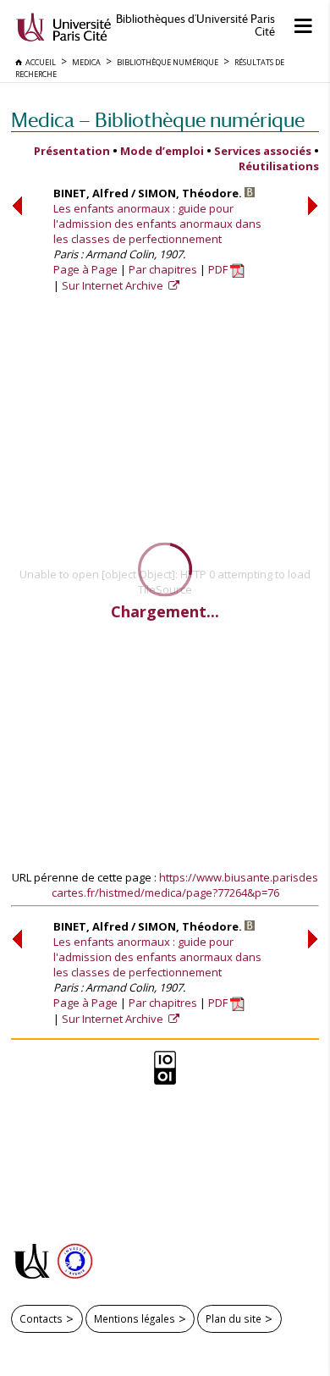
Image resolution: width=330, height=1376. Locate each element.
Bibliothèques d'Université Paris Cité (195, 25)
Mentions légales (134, 1318)
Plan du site (233, 1318)
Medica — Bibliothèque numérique (158, 119)
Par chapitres (163, 269)
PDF (219, 269)
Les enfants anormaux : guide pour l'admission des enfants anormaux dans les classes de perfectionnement (157, 223)
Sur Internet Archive (114, 285)
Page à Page (85, 269)
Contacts (41, 1318)
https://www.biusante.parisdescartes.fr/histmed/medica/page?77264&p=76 (185, 885)
